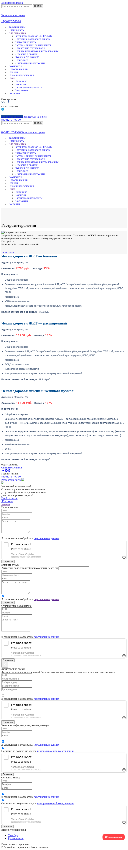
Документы (21, 90)
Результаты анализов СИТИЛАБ (33, 36)
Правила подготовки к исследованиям (36, 51)
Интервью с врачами (26, 54)
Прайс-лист (21, 60)
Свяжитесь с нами (11, 467)
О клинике (21, 81)
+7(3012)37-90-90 (11, 21)
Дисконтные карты (25, 42)
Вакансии (20, 84)
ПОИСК (38, 6)
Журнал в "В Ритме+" (27, 57)
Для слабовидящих (12, 2)
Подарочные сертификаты (30, 48)
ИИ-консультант (113, 837)
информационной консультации (55, 751)
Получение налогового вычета (32, 39)
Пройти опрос (9, 498)
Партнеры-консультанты (28, 87)
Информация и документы (30, 63)
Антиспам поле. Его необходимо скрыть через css (29, 568)
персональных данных (46, 538)
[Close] (4, 664)
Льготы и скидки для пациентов (33, 45)
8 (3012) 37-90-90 (11, 132)
